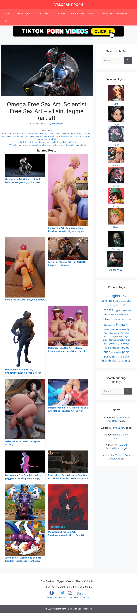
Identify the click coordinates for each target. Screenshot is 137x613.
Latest (8, 13)
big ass (116, 305)
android (8, 133)
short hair (119, 357)
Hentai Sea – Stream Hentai (115, 13)
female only (122, 329)
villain (53, 139)
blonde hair (109, 314)
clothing (129, 319)
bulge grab (64, 133)
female (122, 324)
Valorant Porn (68, 5)
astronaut (17, 133)
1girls (115, 296)
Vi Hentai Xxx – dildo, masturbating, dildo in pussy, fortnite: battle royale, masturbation (48, 145)
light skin (121, 340)
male (45, 136)
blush (126, 314)
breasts (107, 318)
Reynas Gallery (120, 434)
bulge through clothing (81, 133)
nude (107, 352)
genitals (114, 333)
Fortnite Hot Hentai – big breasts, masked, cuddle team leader (48, 142)
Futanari (107, 333)
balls (109, 305)
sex (113, 356)
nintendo (114, 347)
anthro (117, 301)
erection (112, 325)
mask (72, 136)
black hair (127, 310)
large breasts (118, 336)
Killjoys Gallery (117, 427)
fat (15, 136)
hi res (120, 333)
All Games (45, 13)
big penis (118, 310)
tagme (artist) (44, 139)
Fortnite (48, 130)
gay (26, 136)
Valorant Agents (23, 13)
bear (41, 133)
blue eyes (119, 314)
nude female (116, 352)
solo (126, 356)
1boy (108, 296)
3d (123, 296)
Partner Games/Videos (82, 13)
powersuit (80, 136)
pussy (107, 356)
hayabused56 (35, 136)
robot (88, 136)
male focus (53, 136)
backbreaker (27, 133)
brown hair (120, 319)
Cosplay (62, 13)
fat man (20, 136)
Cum (106, 325)
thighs (119, 361)
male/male (63, 136)
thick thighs (108, 360)
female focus (109, 330)
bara (36, 133)
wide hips (127, 361)
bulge (56, 133)
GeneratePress (84, 608)
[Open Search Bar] (6, 21)
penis (125, 352)
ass (129, 300)
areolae (123, 301)
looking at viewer (118, 343)
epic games (7, 136)
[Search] (128, 60)
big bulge (48, 133)
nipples (124, 347)
